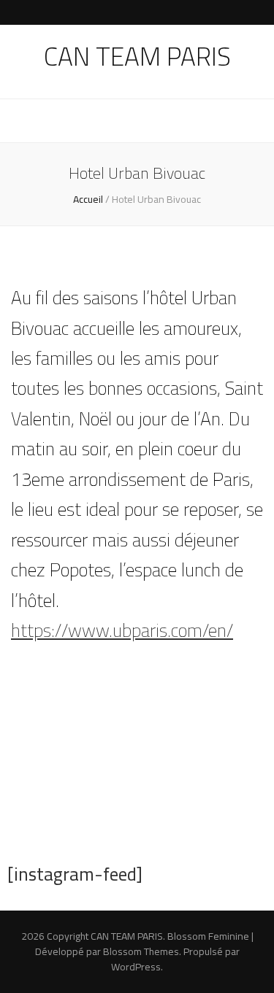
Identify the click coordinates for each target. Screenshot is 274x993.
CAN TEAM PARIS (137, 56)
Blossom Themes (141, 951)
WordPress (136, 966)
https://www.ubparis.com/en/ (122, 630)
